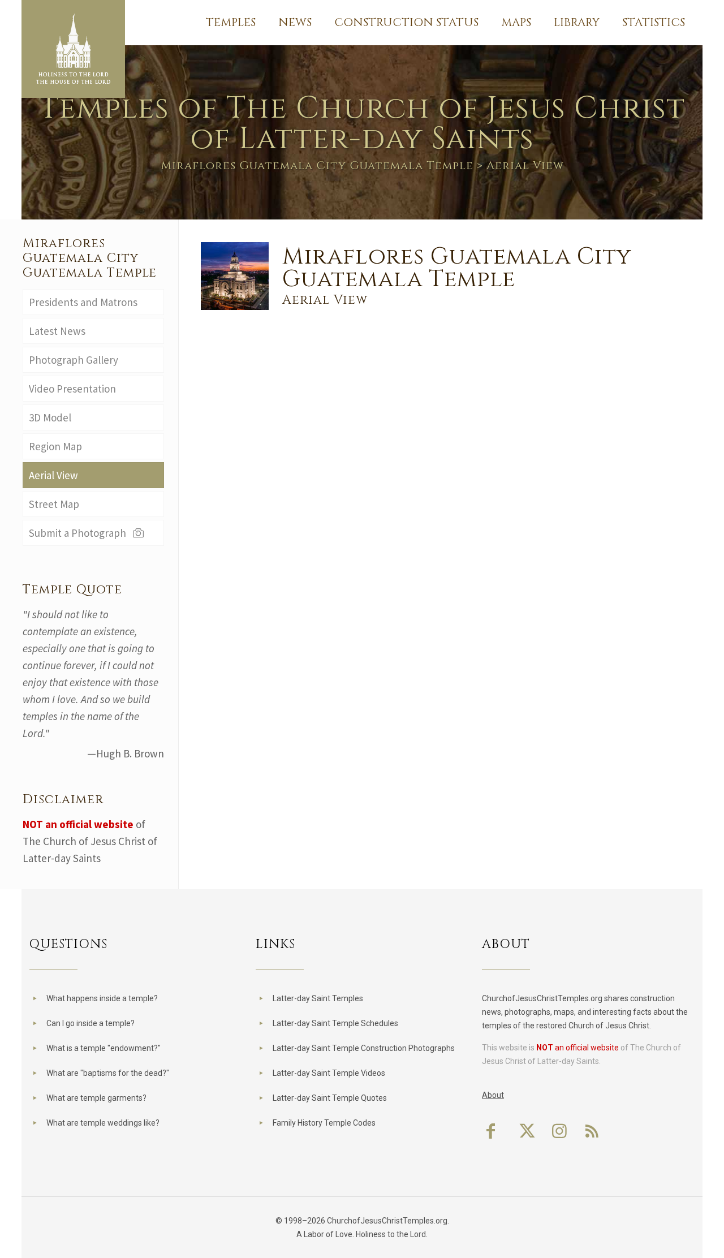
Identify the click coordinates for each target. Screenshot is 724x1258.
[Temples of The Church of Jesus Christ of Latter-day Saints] (73, 49)
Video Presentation (72, 388)
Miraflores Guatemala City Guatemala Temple (317, 165)
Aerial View (53, 475)
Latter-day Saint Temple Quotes (330, 1097)
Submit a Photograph (80, 533)
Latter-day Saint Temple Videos (329, 1073)
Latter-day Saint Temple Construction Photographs (364, 1048)
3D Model (50, 417)
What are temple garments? (96, 1097)
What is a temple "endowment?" (103, 1048)
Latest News (57, 331)
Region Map (55, 446)
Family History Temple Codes (324, 1122)
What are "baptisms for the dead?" (107, 1073)
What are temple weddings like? (103, 1122)
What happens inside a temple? (102, 998)
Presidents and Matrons (83, 302)
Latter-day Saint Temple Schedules (335, 1023)
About (493, 1095)
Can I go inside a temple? (90, 1023)
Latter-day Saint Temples (318, 998)
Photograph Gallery (73, 360)
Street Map (54, 504)
